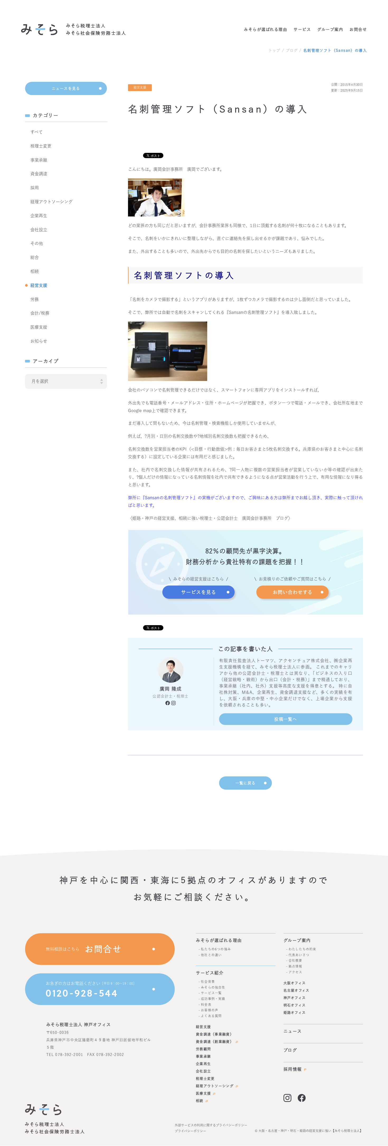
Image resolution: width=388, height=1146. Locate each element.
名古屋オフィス (296, 990)
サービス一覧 (211, 992)
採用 (34, 188)
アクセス (295, 971)
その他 (36, 243)
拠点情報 (295, 966)
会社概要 (295, 960)
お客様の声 (209, 1010)
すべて (36, 132)
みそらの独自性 (213, 987)
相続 (34, 271)
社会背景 (208, 981)
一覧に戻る (245, 783)
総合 (34, 257)
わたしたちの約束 (302, 949)
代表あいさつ (298, 954)
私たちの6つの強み (216, 949)
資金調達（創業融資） (215, 1041)
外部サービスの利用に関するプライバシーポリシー (211, 1125)
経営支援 (38, 285)
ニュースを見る (66, 88)
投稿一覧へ (285, 719)
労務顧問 (203, 1049)
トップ (274, 50)
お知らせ (38, 341)
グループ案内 (330, 29)
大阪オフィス (294, 983)
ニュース (292, 1031)
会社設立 (38, 230)
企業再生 (38, 216)
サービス (302, 29)
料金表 (206, 1004)
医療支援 (38, 327)
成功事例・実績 (213, 998)
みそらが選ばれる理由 (265, 29)
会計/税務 (39, 313)
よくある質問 (211, 1015)
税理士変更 (40, 146)
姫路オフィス (294, 1012)
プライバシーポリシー (190, 1131)
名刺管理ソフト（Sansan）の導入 (335, 50)
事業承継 (38, 160)
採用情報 (292, 1069)
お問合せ (358, 29)
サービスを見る (198, 592)
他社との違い (211, 954)
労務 (34, 299)
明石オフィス (294, 1005)
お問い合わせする (293, 592)
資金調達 (38, 174)
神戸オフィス (294, 997)
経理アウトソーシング (51, 202)
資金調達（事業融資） (215, 1034)
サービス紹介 (210, 973)
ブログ (292, 50)
